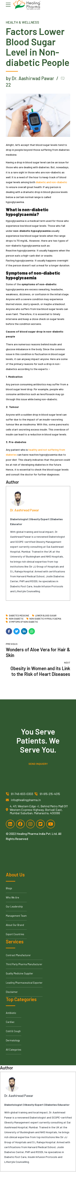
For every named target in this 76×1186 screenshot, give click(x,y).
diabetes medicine (19, 615)
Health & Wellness (22, 22)
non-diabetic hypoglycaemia (45, 619)
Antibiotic (11, 1012)
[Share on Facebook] (9, 631)
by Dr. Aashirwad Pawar (30, 78)
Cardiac (10, 1021)
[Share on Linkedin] (24, 631)
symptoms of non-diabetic (23, 622)
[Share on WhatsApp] (32, 631)
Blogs (9, 888)
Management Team (16, 915)
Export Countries (15, 934)
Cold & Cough (13, 1031)
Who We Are (12, 897)
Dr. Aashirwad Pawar (24, 510)
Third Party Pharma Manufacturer (24, 964)
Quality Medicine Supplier (19, 973)
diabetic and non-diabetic (51, 182)
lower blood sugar (46, 615)
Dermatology (13, 1040)
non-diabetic (16, 619)
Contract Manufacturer (18, 955)
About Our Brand (15, 925)
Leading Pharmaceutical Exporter (24, 982)
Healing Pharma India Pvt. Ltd (37, 833)
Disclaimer (12, 991)
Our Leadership (14, 906)
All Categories (13, 1049)
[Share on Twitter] (16, 631)
